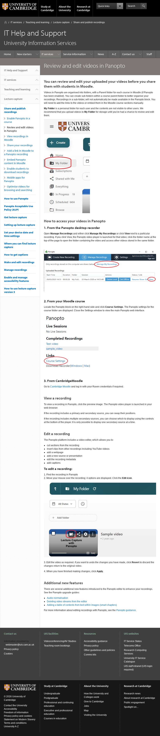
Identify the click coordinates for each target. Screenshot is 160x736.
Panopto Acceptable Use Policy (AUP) (18, 207)
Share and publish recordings (89, 22)
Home (5, 22)
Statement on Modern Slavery (19, 719)
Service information (74, 54)
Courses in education (55, 718)
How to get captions (16, 254)
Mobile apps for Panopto (14, 179)
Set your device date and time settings (18, 234)
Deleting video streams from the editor (67, 601)
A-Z (114, 54)
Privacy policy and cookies (18, 716)
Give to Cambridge (94, 701)
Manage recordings (15, 270)
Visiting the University (95, 715)
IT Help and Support (16, 70)
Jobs (86, 706)
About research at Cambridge (139, 698)
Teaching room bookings (57, 645)
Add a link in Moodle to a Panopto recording (19, 152)
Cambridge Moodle (60, 386)
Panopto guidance (126, 610)
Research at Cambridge (83, 8)
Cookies (8, 653)
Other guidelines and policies (99, 650)
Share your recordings (20, 145)
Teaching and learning (37, 22)
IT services (16, 22)
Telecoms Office (132, 645)
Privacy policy (11, 649)
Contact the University (15, 705)
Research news (132, 693)
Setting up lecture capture (19, 225)
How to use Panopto (16, 198)
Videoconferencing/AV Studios (60, 641)
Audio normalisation (57, 598)
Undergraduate (52, 693)
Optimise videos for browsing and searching (18, 188)
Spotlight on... (131, 707)
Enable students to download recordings (16, 170)
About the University (65, 8)
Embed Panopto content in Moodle (15, 161)
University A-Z (11, 726)
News (101, 54)
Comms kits (90, 654)
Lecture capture (61, 22)
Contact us (128, 54)
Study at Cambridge (47, 8)
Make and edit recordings (19, 262)
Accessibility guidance (96, 641)
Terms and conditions (15, 723)
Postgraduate (51, 698)
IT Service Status (133, 641)
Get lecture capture (15, 217)
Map (86, 710)
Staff (149, 54)
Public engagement (134, 702)
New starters (24, 54)
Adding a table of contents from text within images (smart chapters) (82, 605)
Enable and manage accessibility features (16, 279)
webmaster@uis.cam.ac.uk (20, 644)
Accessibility (10, 709)
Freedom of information (16, 712)
